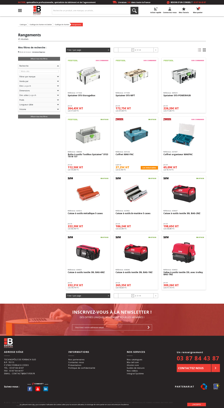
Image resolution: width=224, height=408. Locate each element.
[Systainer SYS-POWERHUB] (184, 76)
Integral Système (135, 373)
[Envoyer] (149, 327)
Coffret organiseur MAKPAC (178, 154)
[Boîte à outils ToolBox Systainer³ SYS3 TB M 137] (88, 134)
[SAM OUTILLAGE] (73, 178)
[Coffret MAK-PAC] (136, 134)
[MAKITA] (121, 119)
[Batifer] (36, 10)
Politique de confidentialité (81, 368)
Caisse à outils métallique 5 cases (85, 213)
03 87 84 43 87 (200, 2)
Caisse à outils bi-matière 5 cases (133, 213)
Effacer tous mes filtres (39, 59)
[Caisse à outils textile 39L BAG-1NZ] (136, 252)
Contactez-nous (76, 362)
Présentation (74, 365)
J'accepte (196, 404)
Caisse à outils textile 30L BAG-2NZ (181, 213)
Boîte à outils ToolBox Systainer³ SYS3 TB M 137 (88, 155)
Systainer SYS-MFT (125, 95)
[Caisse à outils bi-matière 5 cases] (136, 193)
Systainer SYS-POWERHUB (177, 95)
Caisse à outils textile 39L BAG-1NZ (134, 272)
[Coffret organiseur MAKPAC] (184, 134)
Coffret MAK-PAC (125, 154)
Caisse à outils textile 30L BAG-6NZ (86, 272)
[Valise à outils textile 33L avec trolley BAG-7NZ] (184, 252)
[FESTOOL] (73, 60)
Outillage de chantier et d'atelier (41, 24)
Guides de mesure (136, 368)
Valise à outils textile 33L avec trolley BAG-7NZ (183, 273)
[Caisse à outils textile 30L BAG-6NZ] (88, 252)
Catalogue (23, 24)
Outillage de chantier (62, 24)
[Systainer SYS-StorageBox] (88, 76)
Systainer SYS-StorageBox (81, 95)
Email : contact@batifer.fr (19, 373)
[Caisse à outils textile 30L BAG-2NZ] (184, 193)
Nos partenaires (76, 359)
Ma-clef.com (133, 362)
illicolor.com (133, 365)
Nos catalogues (134, 359)
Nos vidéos (132, 370)
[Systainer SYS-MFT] (136, 76)
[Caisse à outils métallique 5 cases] (88, 193)
